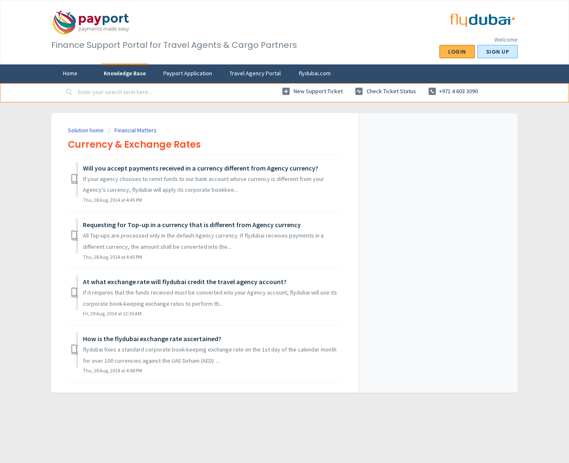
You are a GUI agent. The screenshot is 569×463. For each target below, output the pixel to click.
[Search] (69, 92)
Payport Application (187, 73)
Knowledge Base (125, 73)
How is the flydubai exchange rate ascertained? (152, 338)
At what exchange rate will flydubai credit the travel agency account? (185, 281)
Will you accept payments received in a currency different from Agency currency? (200, 168)
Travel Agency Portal (255, 73)
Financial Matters (136, 130)
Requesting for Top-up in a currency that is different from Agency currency (192, 224)
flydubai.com (315, 73)
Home (70, 73)
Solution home (86, 130)
